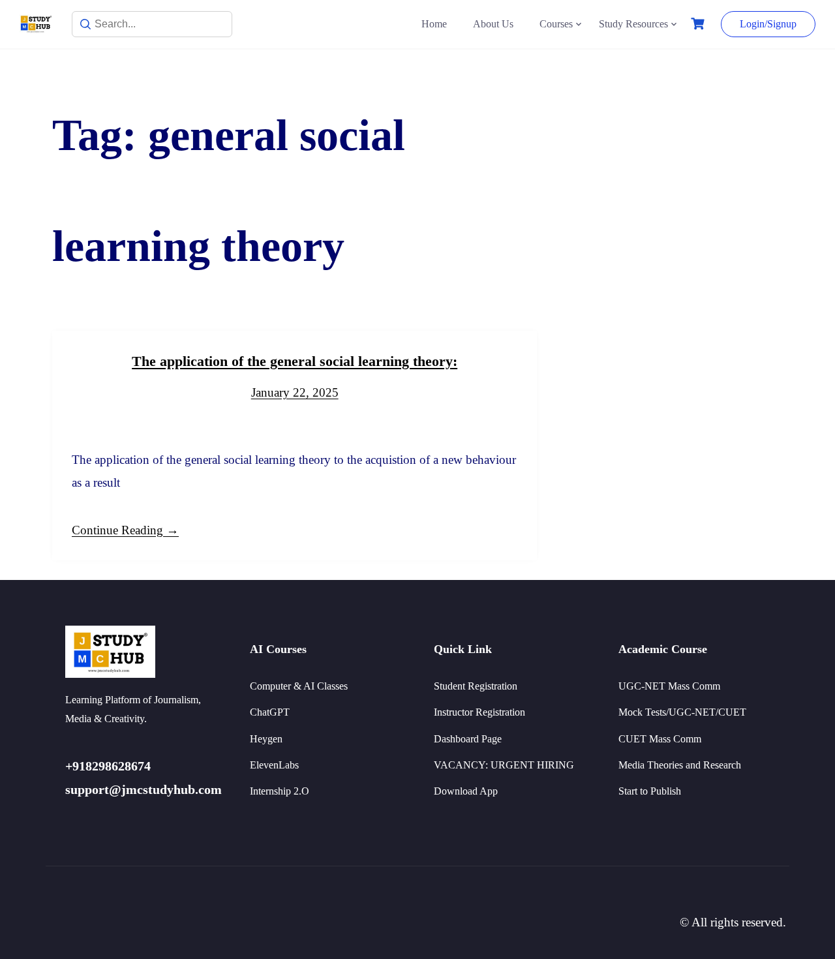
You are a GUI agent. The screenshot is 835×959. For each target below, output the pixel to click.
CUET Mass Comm (659, 738)
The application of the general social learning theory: (294, 361)
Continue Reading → (125, 530)
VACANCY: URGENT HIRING (504, 764)
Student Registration (475, 686)
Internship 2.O (279, 791)
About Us (493, 23)
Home (434, 23)
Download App (466, 791)
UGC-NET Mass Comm (669, 686)
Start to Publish (649, 791)
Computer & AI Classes (299, 686)
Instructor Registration (479, 712)
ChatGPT (270, 712)
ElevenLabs (274, 764)
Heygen (266, 738)
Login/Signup (768, 23)
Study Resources (633, 23)
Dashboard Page (468, 738)
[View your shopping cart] (699, 24)
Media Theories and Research (679, 764)
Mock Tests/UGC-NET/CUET (682, 712)
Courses (556, 23)
